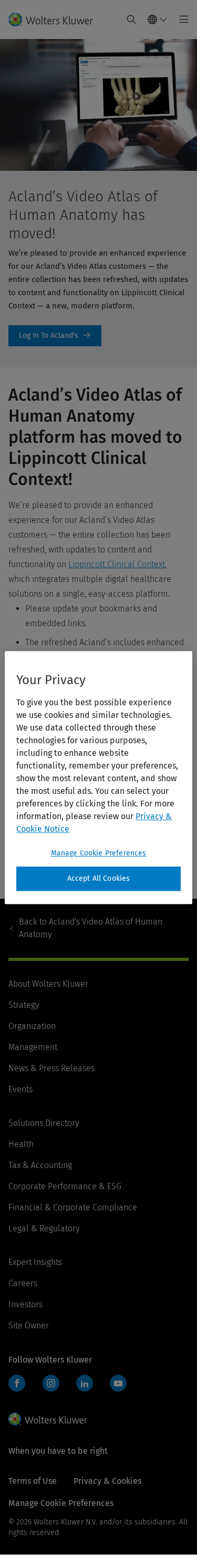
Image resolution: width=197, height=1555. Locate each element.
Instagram (51, 1383)
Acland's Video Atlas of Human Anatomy (90, 928)
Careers (22, 1283)
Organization (32, 1026)
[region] (98, 777)
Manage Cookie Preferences (99, 853)
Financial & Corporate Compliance (72, 1207)
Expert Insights (35, 1262)
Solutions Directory (43, 1123)
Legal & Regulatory (43, 1228)
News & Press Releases (51, 1068)
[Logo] (54, 19)
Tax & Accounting (40, 1165)
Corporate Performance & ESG (64, 1186)
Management (32, 1047)
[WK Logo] (47, 1419)
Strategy (23, 1005)
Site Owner (28, 1325)
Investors (25, 1304)
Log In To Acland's (55, 336)
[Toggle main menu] (181, 19)
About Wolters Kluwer (48, 984)
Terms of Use (32, 1481)
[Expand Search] (131, 19)
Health (21, 1144)
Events (20, 1089)
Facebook (16, 1383)
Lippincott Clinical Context (116, 564)
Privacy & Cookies (107, 1481)
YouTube (118, 1383)
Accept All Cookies (98, 878)
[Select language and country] (157, 19)
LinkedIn (84, 1383)
